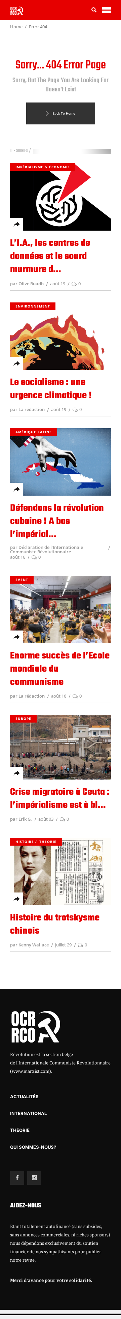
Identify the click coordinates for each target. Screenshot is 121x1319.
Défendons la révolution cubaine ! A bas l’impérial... (57, 521)
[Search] (93, 10)
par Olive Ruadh (27, 284)
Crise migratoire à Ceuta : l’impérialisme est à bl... (60, 799)
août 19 (57, 284)
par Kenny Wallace (29, 945)
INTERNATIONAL (28, 1113)
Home (16, 27)
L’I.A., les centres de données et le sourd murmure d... (50, 256)
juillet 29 (63, 945)
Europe (23, 718)
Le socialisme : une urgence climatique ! (51, 389)
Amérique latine (33, 432)
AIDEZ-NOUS (25, 1206)
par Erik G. (21, 819)
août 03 (45, 819)
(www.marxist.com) (30, 1071)
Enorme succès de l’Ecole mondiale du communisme (60, 669)
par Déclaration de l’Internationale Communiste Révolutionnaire (46, 549)
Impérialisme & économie (42, 167)
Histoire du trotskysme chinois (54, 924)
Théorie (47, 841)
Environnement (32, 306)
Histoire (24, 841)
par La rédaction (27, 409)
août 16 (17, 557)
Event (21, 579)
